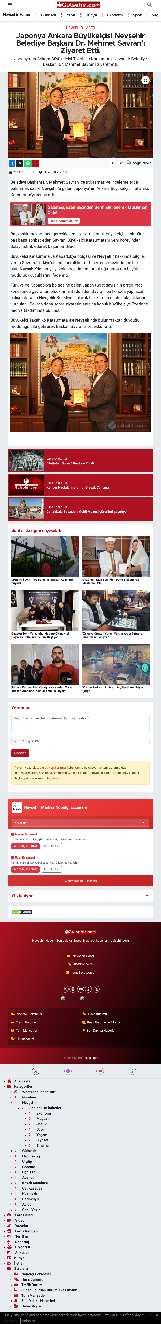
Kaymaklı (29, 1193)
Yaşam (41, 1135)
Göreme (28, 1167)
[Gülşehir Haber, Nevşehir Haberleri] (78, 4)
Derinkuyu (30, 1199)
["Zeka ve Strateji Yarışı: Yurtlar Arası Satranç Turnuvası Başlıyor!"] (116, 610)
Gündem (48, 15)
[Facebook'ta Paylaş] (12, 163)
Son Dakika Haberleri (101, 1030)
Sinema (42, 1145)
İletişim (20, 1263)
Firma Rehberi (26, 1231)
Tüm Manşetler (26, 1030)
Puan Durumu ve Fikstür (103, 1022)
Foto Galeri (23, 1215)
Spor (137, 15)
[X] (65, 989)
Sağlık (41, 1124)
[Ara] (149, 5)
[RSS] (96, 989)
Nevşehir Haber (17, 15)
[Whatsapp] (88, 989)
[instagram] (68, 1071)
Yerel (70, 15)
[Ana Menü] (10, 5)
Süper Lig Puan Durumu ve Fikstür (49, 1290)
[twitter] (35, 1071)
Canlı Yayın (30, 1210)
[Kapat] (158, 1315)
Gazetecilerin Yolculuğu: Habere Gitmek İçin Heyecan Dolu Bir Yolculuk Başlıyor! (40, 635)
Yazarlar (21, 1226)
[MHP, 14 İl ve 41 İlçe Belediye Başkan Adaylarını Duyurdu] (45, 556)
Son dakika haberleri (45, 1108)
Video (19, 1220)
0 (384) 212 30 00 (27, 869)
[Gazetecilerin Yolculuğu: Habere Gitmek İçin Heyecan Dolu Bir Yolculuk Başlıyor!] (45, 610)
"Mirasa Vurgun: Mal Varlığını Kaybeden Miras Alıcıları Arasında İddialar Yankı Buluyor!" (41, 689)
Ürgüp (26, 1161)
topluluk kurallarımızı (52, 767)
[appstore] (69, 998)
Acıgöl (27, 1204)
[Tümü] (148, 896)
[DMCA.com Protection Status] (21, 912)
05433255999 (83, 964)
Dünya (91, 15)
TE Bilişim (91, 1058)
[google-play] (90, 998)
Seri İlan (21, 1236)
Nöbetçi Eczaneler (29, 1014)
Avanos (27, 1177)
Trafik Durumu (26, 1022)
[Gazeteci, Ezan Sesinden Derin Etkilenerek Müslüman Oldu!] (116, 556)
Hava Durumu (97, 1014)
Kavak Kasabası (34, 1183)
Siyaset (42, 1140)
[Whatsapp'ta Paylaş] (28, 163)
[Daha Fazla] (35, 163)
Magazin (43, 1118)
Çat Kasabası (32, 1188)
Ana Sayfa (22, 1081)
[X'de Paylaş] (19, 163)
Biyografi (22, 1247)
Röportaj (21, 1242)
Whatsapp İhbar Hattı (39, 1092)
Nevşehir (29, 1102)
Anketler (21, 1252)
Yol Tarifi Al (53, 846)
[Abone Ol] (139, 163)
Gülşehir (28, 1151)
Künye (19, 1258)
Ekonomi (114, 15)
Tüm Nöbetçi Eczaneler (82, 881)
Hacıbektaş (30, 1156)
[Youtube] (80, 989)
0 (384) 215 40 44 (27, 846)
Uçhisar (28, 1172)
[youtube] (100, 1071)
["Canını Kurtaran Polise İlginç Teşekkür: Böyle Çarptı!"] (116, 664)
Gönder (20, 753)
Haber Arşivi (25, 1039)
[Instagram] (72, 989)
